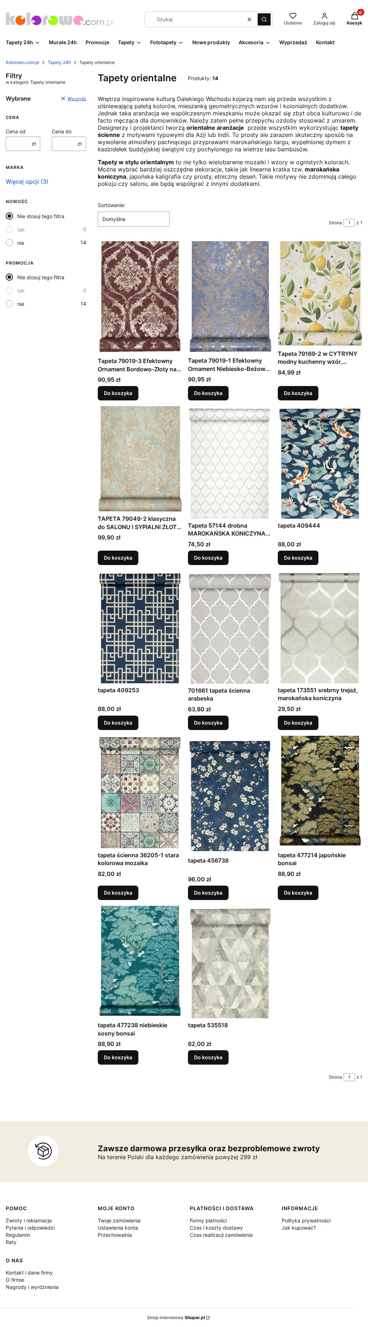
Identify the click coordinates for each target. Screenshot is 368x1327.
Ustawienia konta (118, 1228)
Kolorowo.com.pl (22, 62)
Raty (11, 1242)
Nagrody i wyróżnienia (32, 1287)
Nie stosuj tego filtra (40, 216)
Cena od (16, 131)
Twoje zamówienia (119, 1220)
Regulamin (18, 1235)
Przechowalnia (115, 1235)
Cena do (62, 131)
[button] (264, 19)
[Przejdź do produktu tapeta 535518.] (230, 962)
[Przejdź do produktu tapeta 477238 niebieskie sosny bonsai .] (140, 962)
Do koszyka (118, 393)
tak (21, 229)
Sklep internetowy (176, 1317)
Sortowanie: (111, 205)
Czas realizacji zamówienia (221, 1235)
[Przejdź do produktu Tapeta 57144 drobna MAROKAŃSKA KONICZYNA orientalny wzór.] (230, 462)
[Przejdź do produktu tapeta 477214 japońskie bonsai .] (320, 792)
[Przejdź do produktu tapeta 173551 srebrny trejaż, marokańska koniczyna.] (320, 627)
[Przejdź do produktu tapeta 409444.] (320, 462)
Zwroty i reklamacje (29, 1220)
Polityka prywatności (306, 1220)
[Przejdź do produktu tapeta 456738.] (230, 795)
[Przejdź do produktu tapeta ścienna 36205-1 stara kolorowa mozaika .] (140, 792)
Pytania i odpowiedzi (30, 1228)
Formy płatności (208, 1220)
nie (20, 243)
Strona (335, 222)
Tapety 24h (59, 62)
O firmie (15, 1280)
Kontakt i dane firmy (29, 1272)
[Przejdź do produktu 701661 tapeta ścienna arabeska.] (230, 627)
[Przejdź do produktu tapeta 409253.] (140, 627)
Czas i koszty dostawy (216, 1228)
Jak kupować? (299, 1228)
